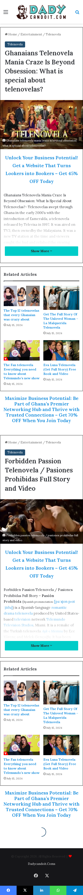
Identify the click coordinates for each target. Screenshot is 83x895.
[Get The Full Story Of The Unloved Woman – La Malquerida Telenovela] (61, 298)
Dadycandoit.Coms (41, 864)
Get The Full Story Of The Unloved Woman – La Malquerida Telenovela (60, 321)
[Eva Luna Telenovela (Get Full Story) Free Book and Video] (61, 350)
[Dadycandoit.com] (41, 11)
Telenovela (53, 34)
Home (12, 34)
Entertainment (31, 34)
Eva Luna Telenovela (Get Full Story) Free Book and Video (59, 369)
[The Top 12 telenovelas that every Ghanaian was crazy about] (22, 296)
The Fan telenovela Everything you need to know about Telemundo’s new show (21, 371)
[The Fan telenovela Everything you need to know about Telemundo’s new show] (22, 350)
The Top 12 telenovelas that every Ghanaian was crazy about (21, 314)
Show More (40, 251)
